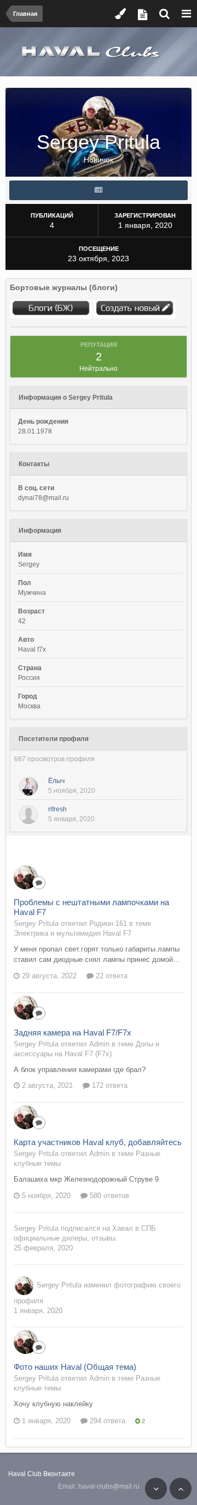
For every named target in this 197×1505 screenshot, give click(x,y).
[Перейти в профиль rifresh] (28, 814)
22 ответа (111, 976)
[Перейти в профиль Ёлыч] (28, 786)
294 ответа (106, 1421)
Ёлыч (56, 781)
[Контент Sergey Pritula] (98, 190)
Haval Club (25, 1474)
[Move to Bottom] (156, 1489)
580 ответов (108, 1195)
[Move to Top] (181, 1489)
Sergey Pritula (36, 1228)
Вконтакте (59, 1474)
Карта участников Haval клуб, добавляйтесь (98, 1142)
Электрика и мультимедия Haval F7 (72, 933)
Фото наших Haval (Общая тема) (75, 1366)
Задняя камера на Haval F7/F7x (72, 1032)
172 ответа (109, 1085)
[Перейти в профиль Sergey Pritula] (26, 877)
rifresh (57, 809)
